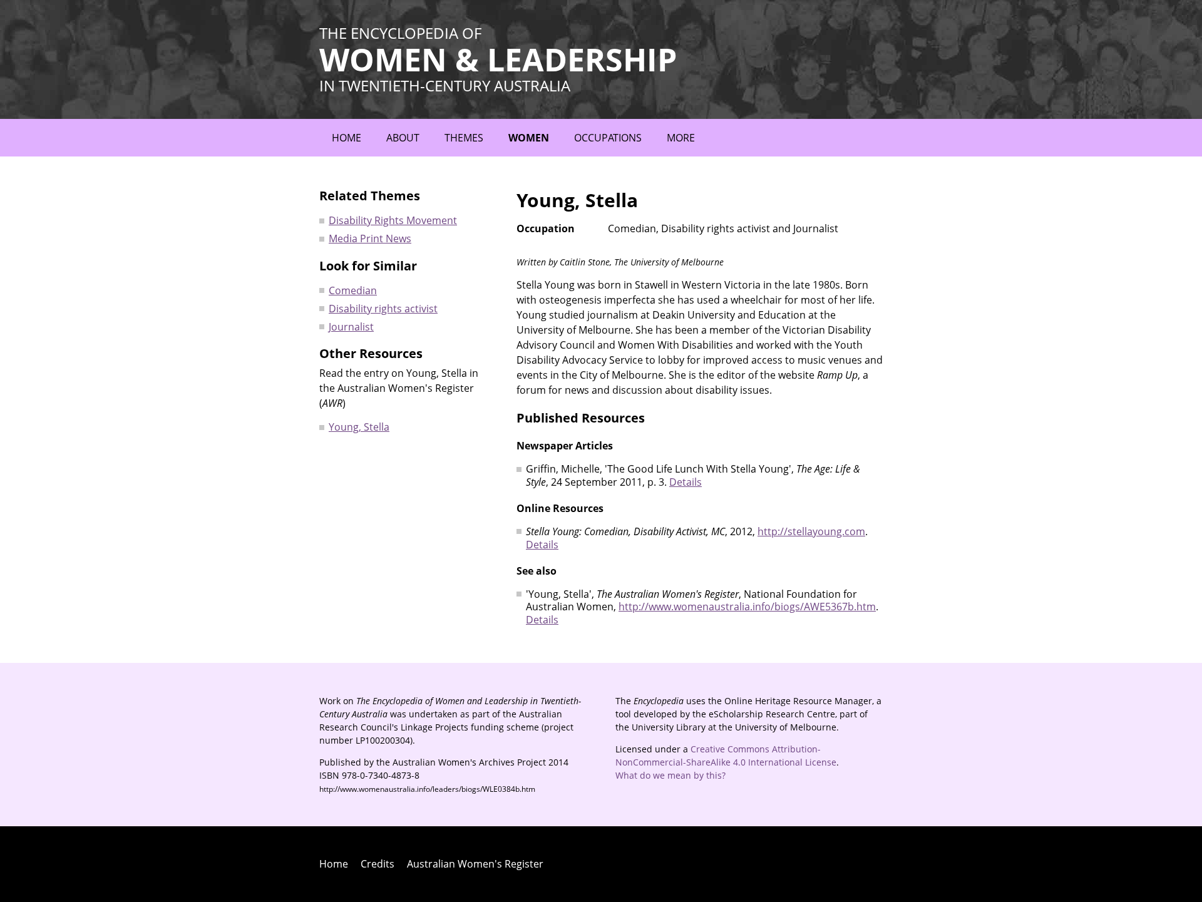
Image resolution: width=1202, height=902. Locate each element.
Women (528, 138)
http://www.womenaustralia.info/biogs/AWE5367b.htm (747, 606)
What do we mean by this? (670, 775)
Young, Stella (359, 427)
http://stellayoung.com (811, 531)
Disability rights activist (383, 308)
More (681, 138)
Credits (377, 864)
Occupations (608, 138)
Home (346, 138)
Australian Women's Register (475, 864)
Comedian (353, 290)
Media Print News (370, 238)
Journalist (351, 327)
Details (685, 482)
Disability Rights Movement (393, 220)
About (402, 138)
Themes (463, 138)
